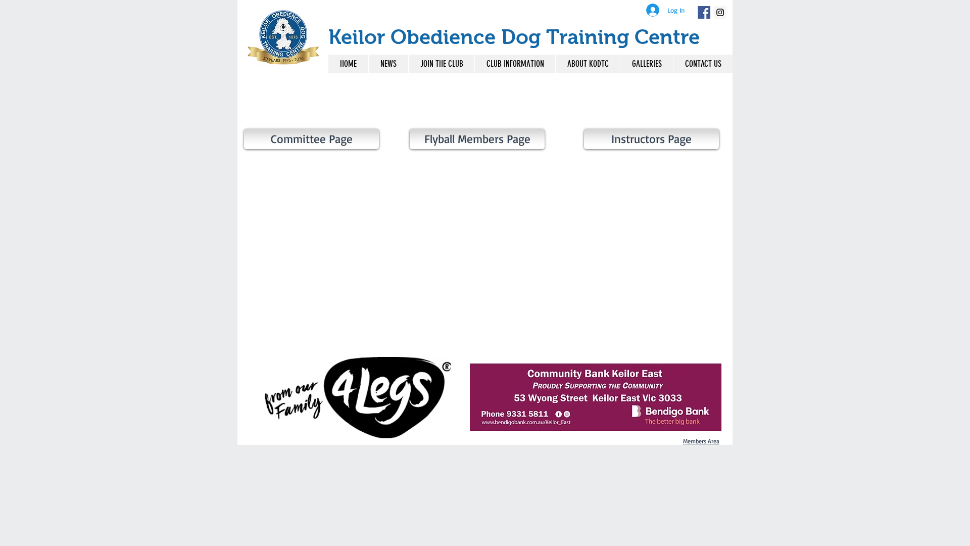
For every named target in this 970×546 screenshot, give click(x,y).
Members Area (701, 441)
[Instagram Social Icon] (720, 12)
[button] (514, 64)
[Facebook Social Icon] (704, 12)
